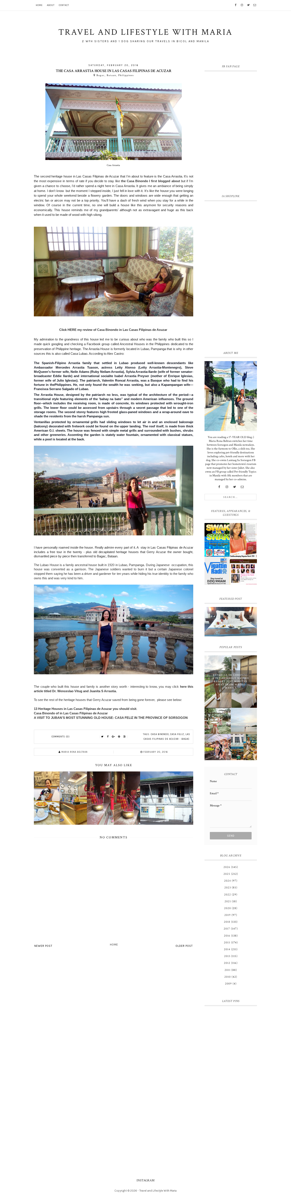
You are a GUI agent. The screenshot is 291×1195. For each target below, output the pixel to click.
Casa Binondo (160, 734)
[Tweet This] (102, 737)
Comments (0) (61, 736)
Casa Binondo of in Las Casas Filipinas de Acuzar (71, 713)
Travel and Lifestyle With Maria (158, 1190)
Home (39, 5)
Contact (64, 5)
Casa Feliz (177, 734)
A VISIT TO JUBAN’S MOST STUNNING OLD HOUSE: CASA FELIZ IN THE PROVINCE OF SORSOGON (111, 717)
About (51, 5)
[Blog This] (124, 737)
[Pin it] (119, 737)
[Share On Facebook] (108, 737)
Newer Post (43, 945)
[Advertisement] (231, 275)
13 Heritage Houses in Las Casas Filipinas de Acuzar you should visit (85, 709)
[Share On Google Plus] (113, 737)
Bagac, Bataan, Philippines (115, 75)
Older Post (184, 945)
